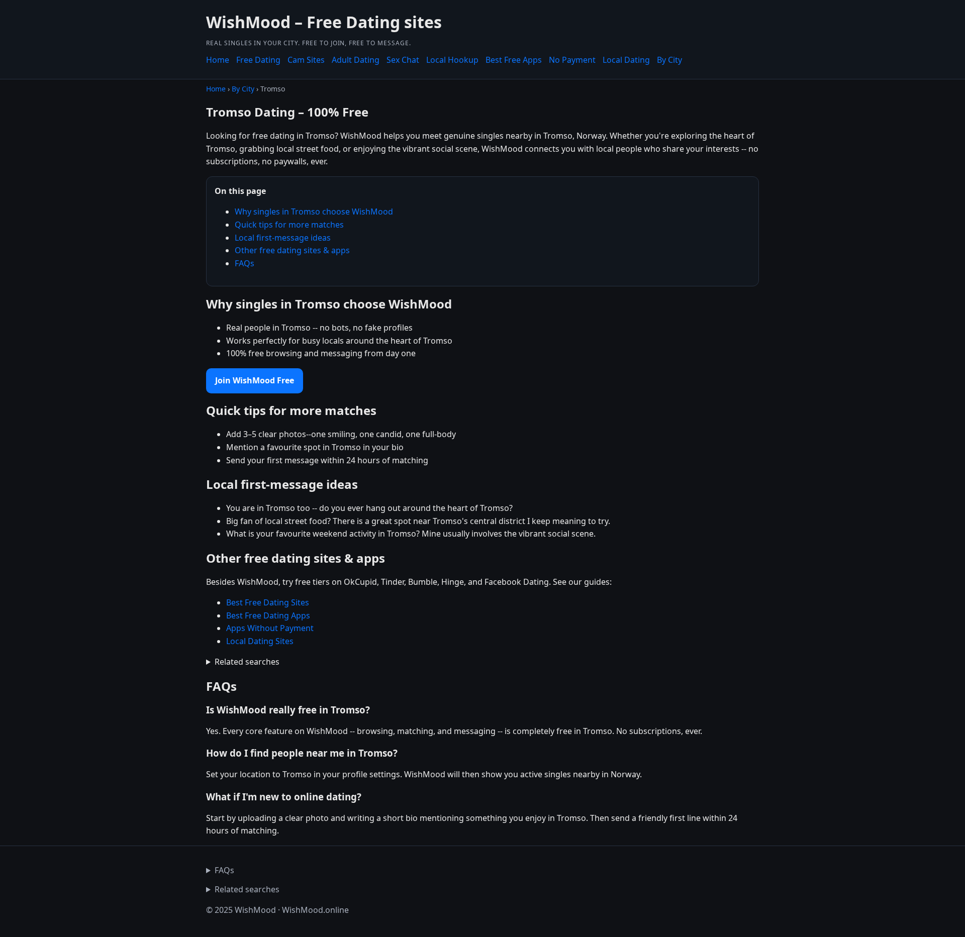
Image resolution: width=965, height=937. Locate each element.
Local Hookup (452, 59)
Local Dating (626, 59)
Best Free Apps (514, 59)
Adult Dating (355, 59)
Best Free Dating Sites (267, 602)
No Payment (572, 59)
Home (217, 59)
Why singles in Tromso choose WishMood (314, 211)
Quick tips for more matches (289, 224)
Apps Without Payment (270, 628)
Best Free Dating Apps (268, 615)
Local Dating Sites (260, 641)
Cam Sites (306, 59)
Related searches (247, 661)
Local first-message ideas (283, 237)
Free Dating (258, 59)
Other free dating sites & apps (292, 250)
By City (669, 59)
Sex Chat (403, 59)
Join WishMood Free (254, 380)
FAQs (244, 263)
